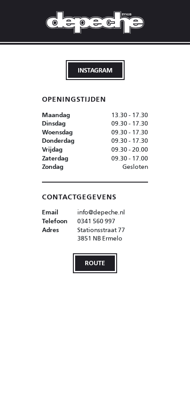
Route (95, 263)
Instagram (95, 70)
